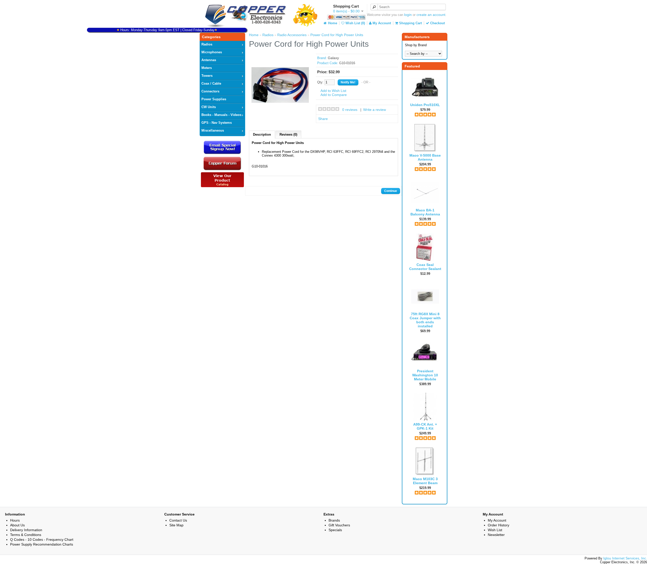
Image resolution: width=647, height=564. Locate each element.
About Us (17, 525)
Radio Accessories (292, 35)
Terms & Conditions (25, 535)
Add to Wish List (333, 91)
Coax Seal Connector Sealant (425, 267)
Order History (498, 525)
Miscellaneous (212, 130)
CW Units (208, 107)
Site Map (176, 525)
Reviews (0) (288, 134)
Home (332, 23)
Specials (335, 530)
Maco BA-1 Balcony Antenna (425, 212)
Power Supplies (213, 99)
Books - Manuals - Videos (221, 115)
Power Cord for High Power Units (336, 35)
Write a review (374, 110)
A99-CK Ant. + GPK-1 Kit (425, 426)
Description (262, 134)
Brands (334, 520)
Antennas (208, 60)
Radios (206, 44)
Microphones (211, 52)
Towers (207, 76)
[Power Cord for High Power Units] (280, 113)
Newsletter (496, 535)
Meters (206, 68)
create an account (431, 15)
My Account (381, 23)
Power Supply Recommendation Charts (41, 544)
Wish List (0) (354, 23)
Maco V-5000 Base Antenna (425, 157)
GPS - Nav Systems (216, 123)
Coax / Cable (211, 83)
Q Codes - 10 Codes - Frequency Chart (41, 539)
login (408, 15)
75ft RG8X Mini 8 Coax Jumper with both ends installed (425, 320)
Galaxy (333, 58)
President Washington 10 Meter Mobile (425, 375)
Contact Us (178, 520)
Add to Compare (333, 95)
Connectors (210, 91)
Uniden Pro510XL (425, 105)
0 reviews (349, 110)
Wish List (495, 530)
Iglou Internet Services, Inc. (625, 558)
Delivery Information (26, 530)
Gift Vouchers (339, 525)
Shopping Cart (410, 23)
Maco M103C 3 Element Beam (425, 481)
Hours (15, 520)
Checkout (437, 23)
